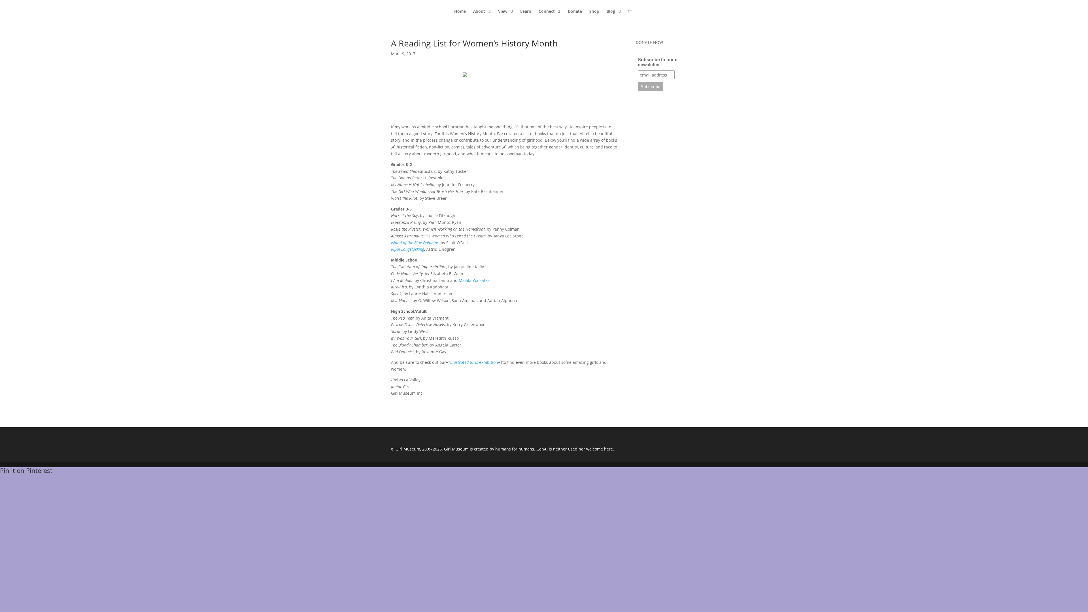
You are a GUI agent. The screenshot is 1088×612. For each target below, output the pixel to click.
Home (460, 11)
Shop (594, 11)
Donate (575, 11)
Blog (611, 11)
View (502, 11)
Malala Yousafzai (475, 280)
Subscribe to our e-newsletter (658, 62)
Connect (547, 11)
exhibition (474, 362)
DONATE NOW (649, 42)
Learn (525, 11)
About (479, 11)
